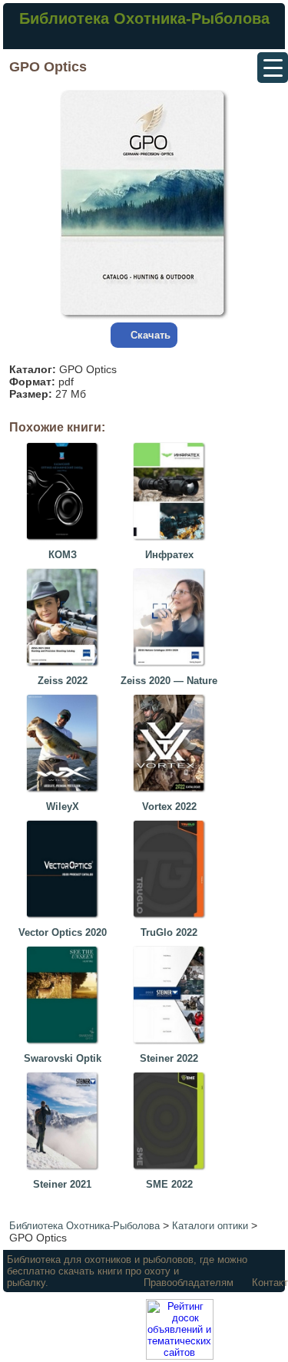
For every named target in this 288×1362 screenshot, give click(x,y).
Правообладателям (188, 1282)
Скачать (150, 335)
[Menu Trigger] (272, 67)
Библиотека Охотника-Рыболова (144, 18)
